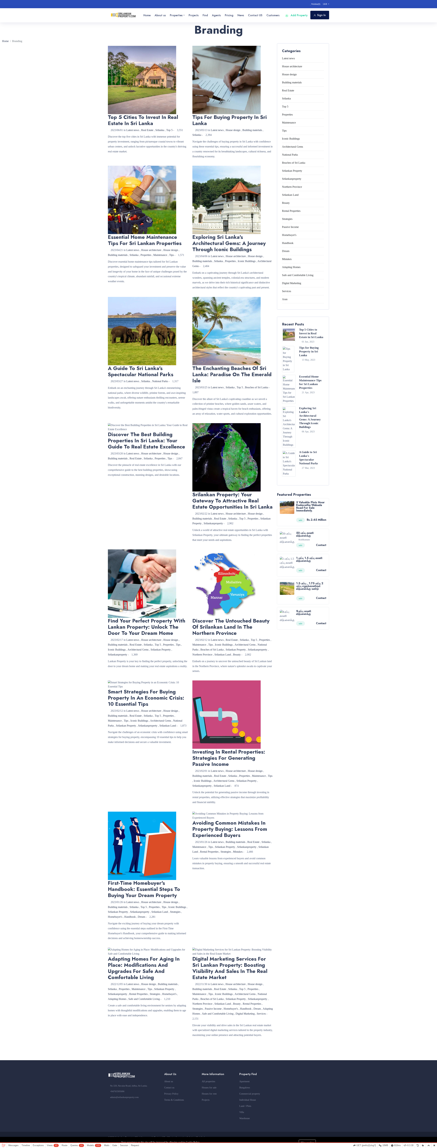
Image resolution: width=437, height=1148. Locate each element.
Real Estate (147, 130)
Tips (171, 255)
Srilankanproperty (213, 523)
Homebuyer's (115, 916)
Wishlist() (315, 4)
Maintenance (160, 255)
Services (261, 1013)
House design (233, 130)
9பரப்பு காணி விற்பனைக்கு (303, 612)
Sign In (321, 15)
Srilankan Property (161, 649)
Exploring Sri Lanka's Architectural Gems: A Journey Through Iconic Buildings (310, 418)
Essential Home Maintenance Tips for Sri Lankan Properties (310, 382)
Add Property (299, 15)
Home (5, 41)
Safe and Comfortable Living (144, 998)
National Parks (160, 381)
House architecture (151, 250)
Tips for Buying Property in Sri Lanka (309, 351)
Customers (272, 15)
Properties (145, 255)
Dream (141, 916)
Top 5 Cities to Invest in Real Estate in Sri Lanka (311, 333)
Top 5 (169, 130)
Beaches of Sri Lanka (256, 387)
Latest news (132, 130)
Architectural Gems (138, 649)
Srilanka (159, 130)
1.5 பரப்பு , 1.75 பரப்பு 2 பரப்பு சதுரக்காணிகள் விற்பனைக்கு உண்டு (309, 586)
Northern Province (202, 654)
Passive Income (213, 1008)
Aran (284, 299)
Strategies (175, 911)
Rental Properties (209, 851)
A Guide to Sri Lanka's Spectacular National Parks (308, 457)
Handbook (130, 916)
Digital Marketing (245, 1013)
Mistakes (238, 851)
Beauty (237, 654)
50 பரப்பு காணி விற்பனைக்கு (305, 534)
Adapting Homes (117, 998)
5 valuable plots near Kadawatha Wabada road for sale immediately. (310, 506)
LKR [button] (325, 4)
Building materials (252, 130)
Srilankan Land (222, 654)
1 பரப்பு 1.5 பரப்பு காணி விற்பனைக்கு (309, 559)
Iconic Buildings (247, 261)
